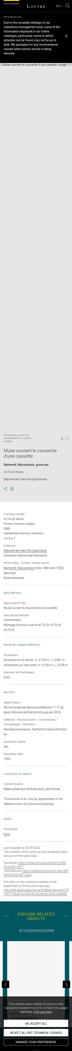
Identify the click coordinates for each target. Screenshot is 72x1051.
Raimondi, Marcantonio (19, 464)
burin (7, 834)
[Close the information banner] (66, 36)
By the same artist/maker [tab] (36, 930)
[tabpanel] (36, 984)
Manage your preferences (36, 1042)
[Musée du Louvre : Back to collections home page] (36, 6)
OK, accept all (36, 1023)
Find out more (43, 1012)
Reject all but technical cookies (36, 1033)
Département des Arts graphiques (25, 550)
